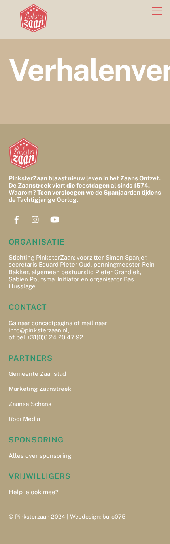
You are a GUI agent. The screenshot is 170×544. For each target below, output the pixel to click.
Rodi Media (24, 418)
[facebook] (17, 218)
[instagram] (35, 218)
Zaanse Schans (30, 403)
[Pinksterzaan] (33, 28)
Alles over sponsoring (40, 455)
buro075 (113, 516)
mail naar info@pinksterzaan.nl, (58, 327)
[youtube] (54, 218)
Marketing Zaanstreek (40, 388)
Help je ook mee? (34, 492)
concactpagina (52, 323)
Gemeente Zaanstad (37, 373)
